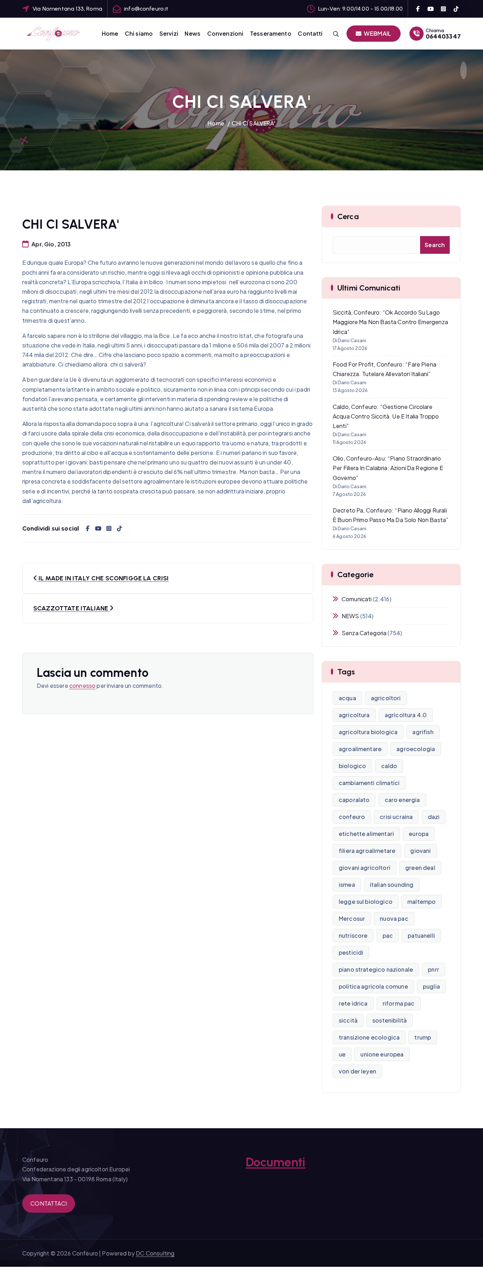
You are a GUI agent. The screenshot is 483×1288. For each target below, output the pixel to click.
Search (435, 244)
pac (388, 935)
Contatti (310, 33)
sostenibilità (389, 1020)
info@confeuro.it (146, 8)
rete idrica (353, 1003)
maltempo (421, 901)
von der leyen (357, 1071)
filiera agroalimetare (367, 850)
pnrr (433, 969)
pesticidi (351, 952)
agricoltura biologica (368, 732)
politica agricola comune (373, 986)
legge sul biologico (365, 901)
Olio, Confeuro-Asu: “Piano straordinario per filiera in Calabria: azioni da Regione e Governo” (388, 468)
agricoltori (386, 698)
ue (342, 1054)
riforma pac (399, 1003)
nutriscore (353, 935)
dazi (434, 816)
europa (419, 833)
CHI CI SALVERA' (253, 123)
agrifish (422, 732)
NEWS (350, 616)
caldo (389, 765)
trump (422, 1037)
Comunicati (357, 599)
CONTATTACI (48, 1203)
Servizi (168, 33)
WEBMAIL (377, 33)
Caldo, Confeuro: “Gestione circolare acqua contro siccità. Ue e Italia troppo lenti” (386, 416)
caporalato (354, 799)
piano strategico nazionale (376, 969)
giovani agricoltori (364, 867)
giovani (420, 850)
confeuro (352, 816)
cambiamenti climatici (369, 782)
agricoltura (354, 715)
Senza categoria (364, 633)
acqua (347, 698)
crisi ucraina (396, 816)
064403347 (443, 36)
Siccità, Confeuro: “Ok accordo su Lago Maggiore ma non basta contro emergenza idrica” (390, 322)
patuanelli (421, 935)
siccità (348, 1020)
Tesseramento (270, 33)
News (192, 33)
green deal (420, 867)
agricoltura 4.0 (406, 715)
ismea (347, 884)
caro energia (402, 799)
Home (110, 33)
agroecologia (415, 749)
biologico (352, 765)
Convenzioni (225, 33)
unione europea (381, 1054)
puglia (431, 986)
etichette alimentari (366, 833)
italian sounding (392, 884)
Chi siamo (139, 33)
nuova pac (394, 918)
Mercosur (352, 918)
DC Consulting (155, 1253)
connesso (82, 685)
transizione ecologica (369, 1037)
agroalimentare (360, 749)
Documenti (275, 1162)
